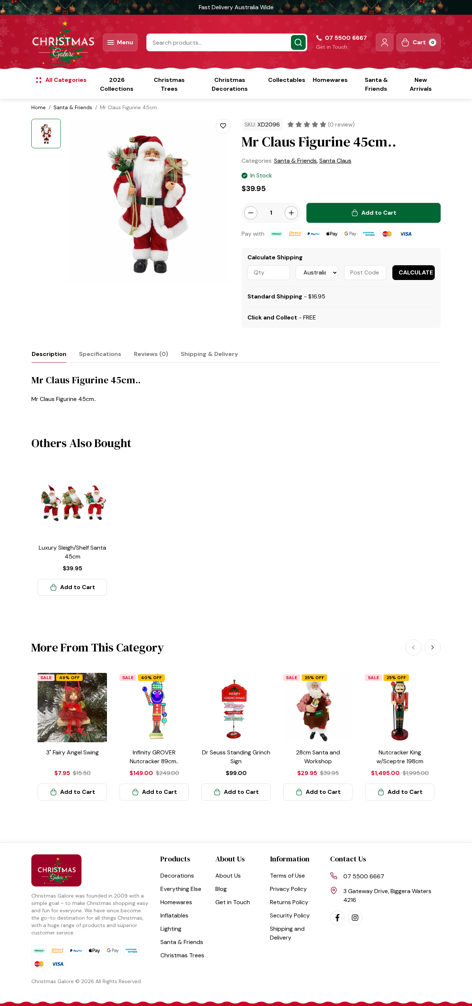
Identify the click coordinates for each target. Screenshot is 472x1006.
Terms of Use (287, 875)
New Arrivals (421, 84)
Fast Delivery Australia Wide (236, 7)
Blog (221, 889)
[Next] (432, 647)
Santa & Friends (376, 84)
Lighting (170, 929)
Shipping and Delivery (287, 933)
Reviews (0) (151, 354)
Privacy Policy (288, 889)
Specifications (100, 354)
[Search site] (298, 42)
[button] (384, 42)
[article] (72, 532)
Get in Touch (331, 47)
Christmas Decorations (230, 84)
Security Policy (290, 915)
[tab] (49, 354)
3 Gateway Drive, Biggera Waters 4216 (387, 895)
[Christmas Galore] (62, 42)
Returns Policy (289, 902)
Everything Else (180, 889)
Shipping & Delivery (209, 354)
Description (49, 354)
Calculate (416, 272)
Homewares (330, 80)
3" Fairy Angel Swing (72, 752)
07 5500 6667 (363, 876)
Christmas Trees (169, 84)
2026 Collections (116, 84)
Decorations (177, 875)
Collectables (286, 80)
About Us (228, 875)
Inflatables (174, 915)
